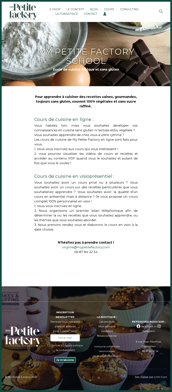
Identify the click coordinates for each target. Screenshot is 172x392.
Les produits (107, 321)
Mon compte (106, 326)
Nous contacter (107, 335)
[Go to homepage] (23, 11)
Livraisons (107, 331)
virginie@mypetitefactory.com (86, 247)
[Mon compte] (104, 14)
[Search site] (161, 12)
